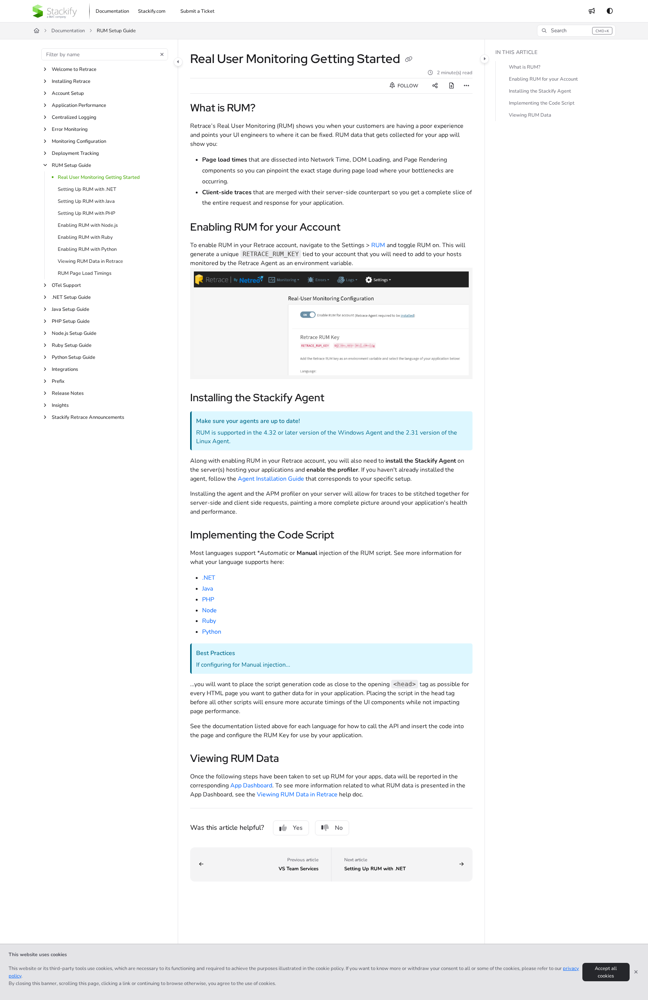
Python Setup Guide (73, 357)
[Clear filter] (162, 54)
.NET (208, 578)
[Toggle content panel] (484, 58)
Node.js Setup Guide (74, 333)
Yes (298, 828)
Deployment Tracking (75, 153)
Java (207, 589)
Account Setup (68, 93)
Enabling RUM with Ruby (85, 237)
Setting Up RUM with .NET (87, 189)
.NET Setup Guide (71, 297)
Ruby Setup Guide (72, 345)
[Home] (54, 11)
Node (209, 610)
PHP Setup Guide (71, 321)
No (339, 828)
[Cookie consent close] (636, 972)
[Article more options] (466, 86)
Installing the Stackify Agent (540, 91)
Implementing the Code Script (541, 103)
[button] (576, 31)
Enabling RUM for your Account (543, 79)
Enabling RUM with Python (87, 249)
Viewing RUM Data (530, 115)
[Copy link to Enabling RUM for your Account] (352, 228)
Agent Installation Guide (271, 479)
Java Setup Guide (70, 309)
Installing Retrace (71, 81)
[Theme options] (610, 11)
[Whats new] (592, 11)
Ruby (209, 621)
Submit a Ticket (197, 11)
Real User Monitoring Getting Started (99, 177)
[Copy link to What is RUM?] (267, 109)
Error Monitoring (70, 129)
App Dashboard (251, 785)
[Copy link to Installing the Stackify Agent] (336, 399)
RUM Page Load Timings (84, 273)
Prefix (58, 381)
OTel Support (66, 285)
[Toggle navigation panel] (178, 61)
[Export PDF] (452, 86)
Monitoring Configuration (79, 141)
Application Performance (79, 105)
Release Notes (68, 393)
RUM (379, 245)
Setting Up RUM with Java (86, 201)
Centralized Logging (74, 117)
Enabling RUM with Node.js (88, 225)
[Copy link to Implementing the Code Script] (346, 536)
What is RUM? (524, 67)
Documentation (68, 30)
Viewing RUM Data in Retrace (90, 261)
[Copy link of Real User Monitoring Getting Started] (409, 60)
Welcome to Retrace (74, 69)
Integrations (65, 369)
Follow (407, 85)
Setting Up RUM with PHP (86, 213)
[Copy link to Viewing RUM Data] (291, 759)
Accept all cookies (606, 972)
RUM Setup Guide (71, 165)
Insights (60, 405)
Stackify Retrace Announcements (88, 417)
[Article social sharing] (435, 86)
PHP (208, 599)
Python (211, 632)
